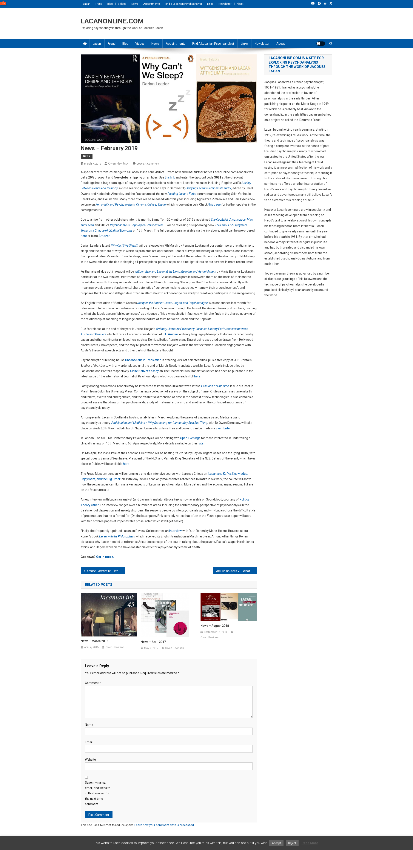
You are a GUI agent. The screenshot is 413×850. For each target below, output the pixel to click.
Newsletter (225, 3)
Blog (110, 3)
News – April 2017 (153, 642)
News (134, 3)
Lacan (86, 3)
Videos (122, 3)
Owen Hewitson (118, 163)
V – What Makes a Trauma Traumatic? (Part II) (236, 571)
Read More (310, 843)
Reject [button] (292, 843)
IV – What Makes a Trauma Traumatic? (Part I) (106, 571)
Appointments (151, 3)
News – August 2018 (214, 625)
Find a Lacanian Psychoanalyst (183, 3)
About (240, 3)
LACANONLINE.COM (112, 21)
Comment (93, 683)
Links (210, 3)
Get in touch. (105, 557)
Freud (99, 3)
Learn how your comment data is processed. (164, 825)
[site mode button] (320, 43)
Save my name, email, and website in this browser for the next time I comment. (97, 793)
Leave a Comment (148, 163)
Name (89, 724)
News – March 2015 (94, 641)
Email (88, 742)
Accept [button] (276, 843)
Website (90, 759)
